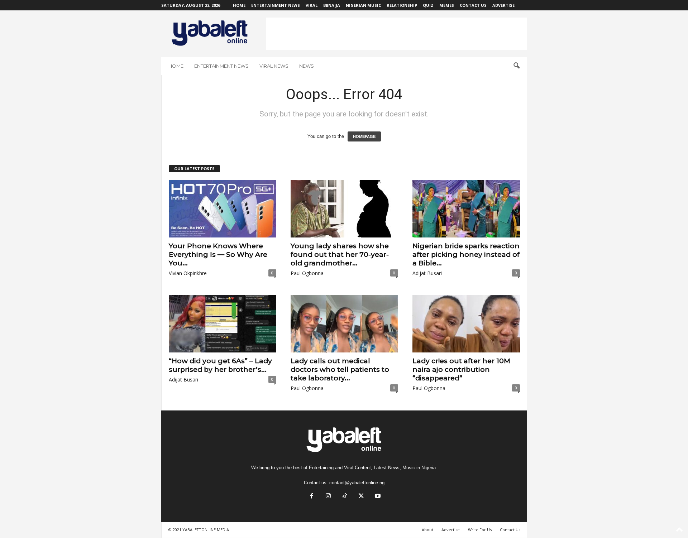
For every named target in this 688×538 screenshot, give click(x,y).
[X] (361, 496)
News (306, 66)
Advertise (503, 5)
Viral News (273, 66)
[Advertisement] (396, 34)
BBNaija (331, 5)
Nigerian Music (363, 5)
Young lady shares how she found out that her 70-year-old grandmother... (340, 254)
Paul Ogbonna (307, 273)
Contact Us (473, 5)
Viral (311, 5)
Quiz (428, 5)
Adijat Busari (427, 273)
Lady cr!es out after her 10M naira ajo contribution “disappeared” (461, 369)
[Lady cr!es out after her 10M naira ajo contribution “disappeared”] (466, 323)
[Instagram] (328, 496)
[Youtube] (376, 496)
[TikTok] (344, 496)
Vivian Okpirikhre (188, 273)
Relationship (402, 5)
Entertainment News (275, 5)
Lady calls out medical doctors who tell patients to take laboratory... (340, 369)
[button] (516, 66)
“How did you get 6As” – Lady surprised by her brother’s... (220, 365)
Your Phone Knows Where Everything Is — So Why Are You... (218, 254)
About (427, 529)
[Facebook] (312, 496)
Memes (446, 5)
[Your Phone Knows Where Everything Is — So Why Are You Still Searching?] (222, 208)
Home (239, 5)
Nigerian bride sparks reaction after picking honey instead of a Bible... (466, 254)
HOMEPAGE (364, 136)
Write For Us (480, 529)
